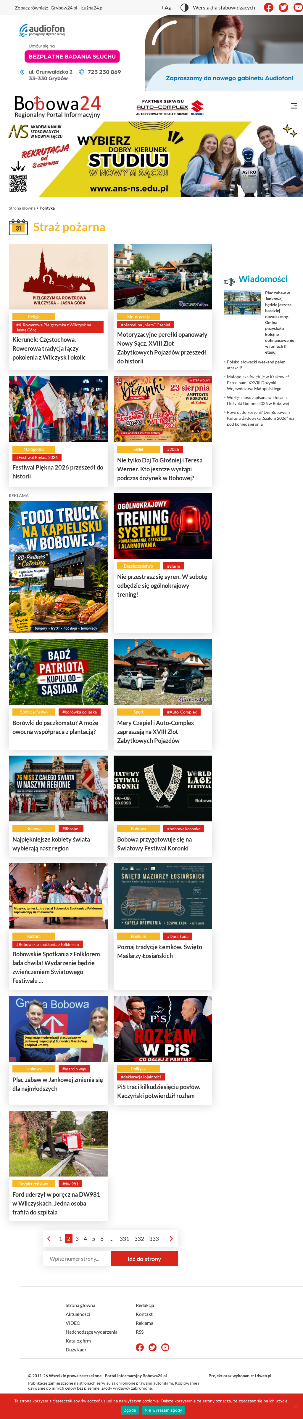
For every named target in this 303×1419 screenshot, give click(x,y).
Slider (138, 449)
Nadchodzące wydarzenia (91, 1332)
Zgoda (130, 1410)
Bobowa (33, 828)
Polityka (138, 1068)
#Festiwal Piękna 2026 (37, 457)
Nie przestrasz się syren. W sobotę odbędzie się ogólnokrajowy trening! (162, 585)
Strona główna (22, 207)
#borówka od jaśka (79, 711)
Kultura (34, 936)
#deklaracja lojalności (141, 1076)
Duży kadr (76, 1349)
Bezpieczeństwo (138, 566)
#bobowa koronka (183, 828)
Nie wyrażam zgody (163, 1410)
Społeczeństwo (34, 711)
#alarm (173, 566)
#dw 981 (70, 1183)
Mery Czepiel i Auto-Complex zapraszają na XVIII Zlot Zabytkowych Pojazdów (155, 731)
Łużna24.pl (92, 7)
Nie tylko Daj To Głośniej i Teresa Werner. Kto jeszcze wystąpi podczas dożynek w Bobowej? (159, 468)
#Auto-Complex (182, 711)
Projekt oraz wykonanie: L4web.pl (240, 1375)
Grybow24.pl (64, 7)
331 (124, 1238)
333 (154, 1238)
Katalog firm (78, 1340)
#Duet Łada (177, 936)
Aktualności (78, 1314)
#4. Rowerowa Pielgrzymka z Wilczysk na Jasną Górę (53, 327)
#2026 (173, 449)
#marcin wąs (74, 1068)
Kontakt (144, 1314)
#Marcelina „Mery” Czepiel (145, 324)
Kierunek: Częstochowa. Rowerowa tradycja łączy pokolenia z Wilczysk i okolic (49, 348)
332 (139, 1238)
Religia (34, 316)
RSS (140, 1332)
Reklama (144, 1323)
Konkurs (138, 936)
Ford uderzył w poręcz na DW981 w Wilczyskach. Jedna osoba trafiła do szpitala (56, 1203)
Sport (138, 711)
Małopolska (33, 449)
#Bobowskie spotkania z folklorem (47, 944)
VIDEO (73, 1323)
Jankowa (34, 1068)
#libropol (71, 828)
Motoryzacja (138, 316)
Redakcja (145, 1305)
